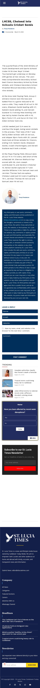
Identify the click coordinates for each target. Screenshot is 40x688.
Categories (6, 590)
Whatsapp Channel (8, 604)
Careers (4, 597)
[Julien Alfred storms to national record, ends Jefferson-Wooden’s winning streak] (7, 393)
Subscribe (20, 468)
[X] (20, 685)
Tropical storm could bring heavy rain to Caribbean (18, 639)
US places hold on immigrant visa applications (15, 627)
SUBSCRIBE (32, 665)
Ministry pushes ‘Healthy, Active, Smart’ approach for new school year (17, 633)
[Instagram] (15, 685)
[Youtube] (30, 685)
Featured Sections (8, 594)
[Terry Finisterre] (10, 196)
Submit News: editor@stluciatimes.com (15, 570)
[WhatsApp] (25, 685)
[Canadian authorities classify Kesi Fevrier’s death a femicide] (7, 373)
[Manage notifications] (4, 664)
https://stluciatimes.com (12, 220)
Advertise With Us (8, 601)
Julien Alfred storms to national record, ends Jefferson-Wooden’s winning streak (26, 393)
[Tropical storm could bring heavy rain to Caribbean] (7, 383)
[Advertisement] (20, 497)
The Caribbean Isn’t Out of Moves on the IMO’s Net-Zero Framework (18, 621)
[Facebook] (10, 685)
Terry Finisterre (9, 28)
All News (5, 587)
